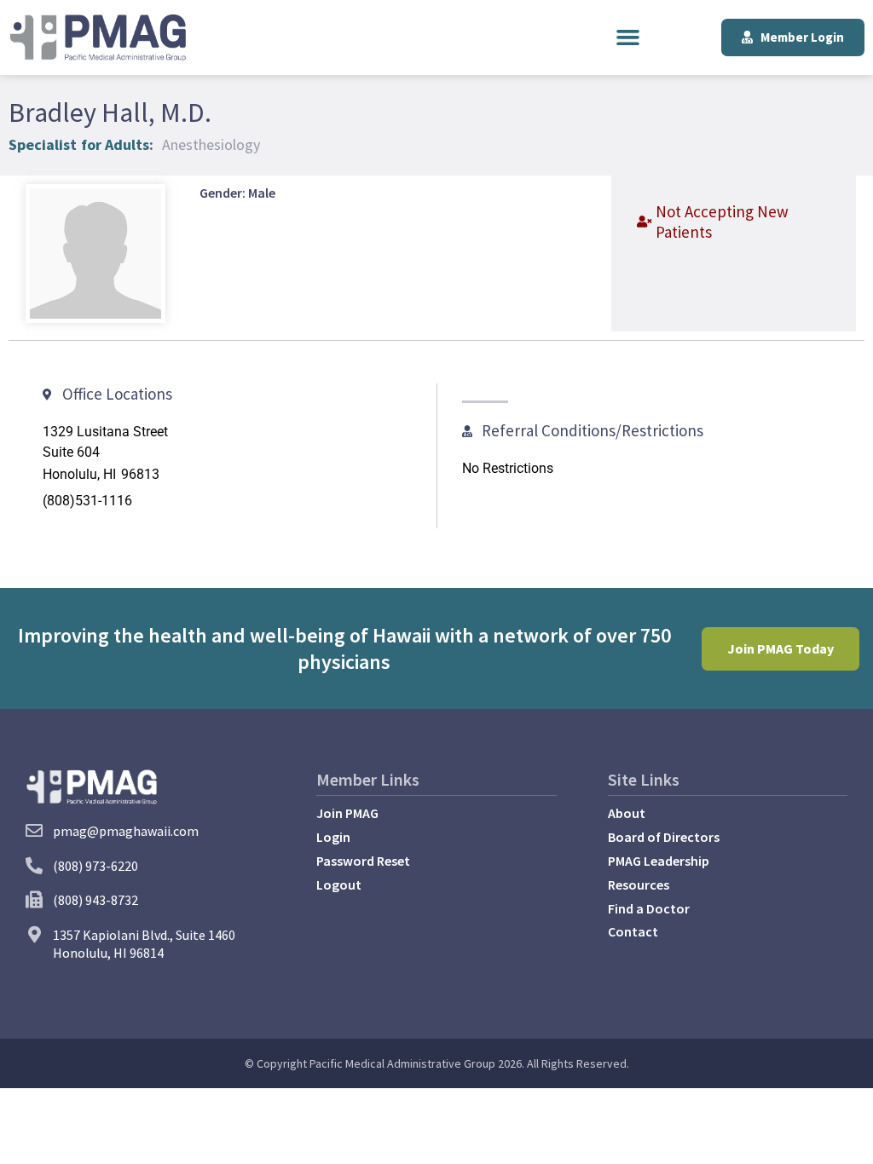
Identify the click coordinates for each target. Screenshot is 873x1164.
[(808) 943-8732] (34, 899)
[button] (628, 37)
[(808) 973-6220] (34, 865)
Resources (638, 884)
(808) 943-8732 (95, 899)
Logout (338, 884)
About (626, 812)
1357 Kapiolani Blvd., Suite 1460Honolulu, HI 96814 (144, 943)
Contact (633, 931)
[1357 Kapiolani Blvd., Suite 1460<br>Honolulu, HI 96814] (34, 934)
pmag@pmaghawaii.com (126, 830)
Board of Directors (664, 836)
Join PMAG (347, 812)
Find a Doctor (649, 908)
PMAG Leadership (658, 860)
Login (333, 836)
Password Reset (363, 860)
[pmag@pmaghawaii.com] (34, 830)
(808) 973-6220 (95, 865)
